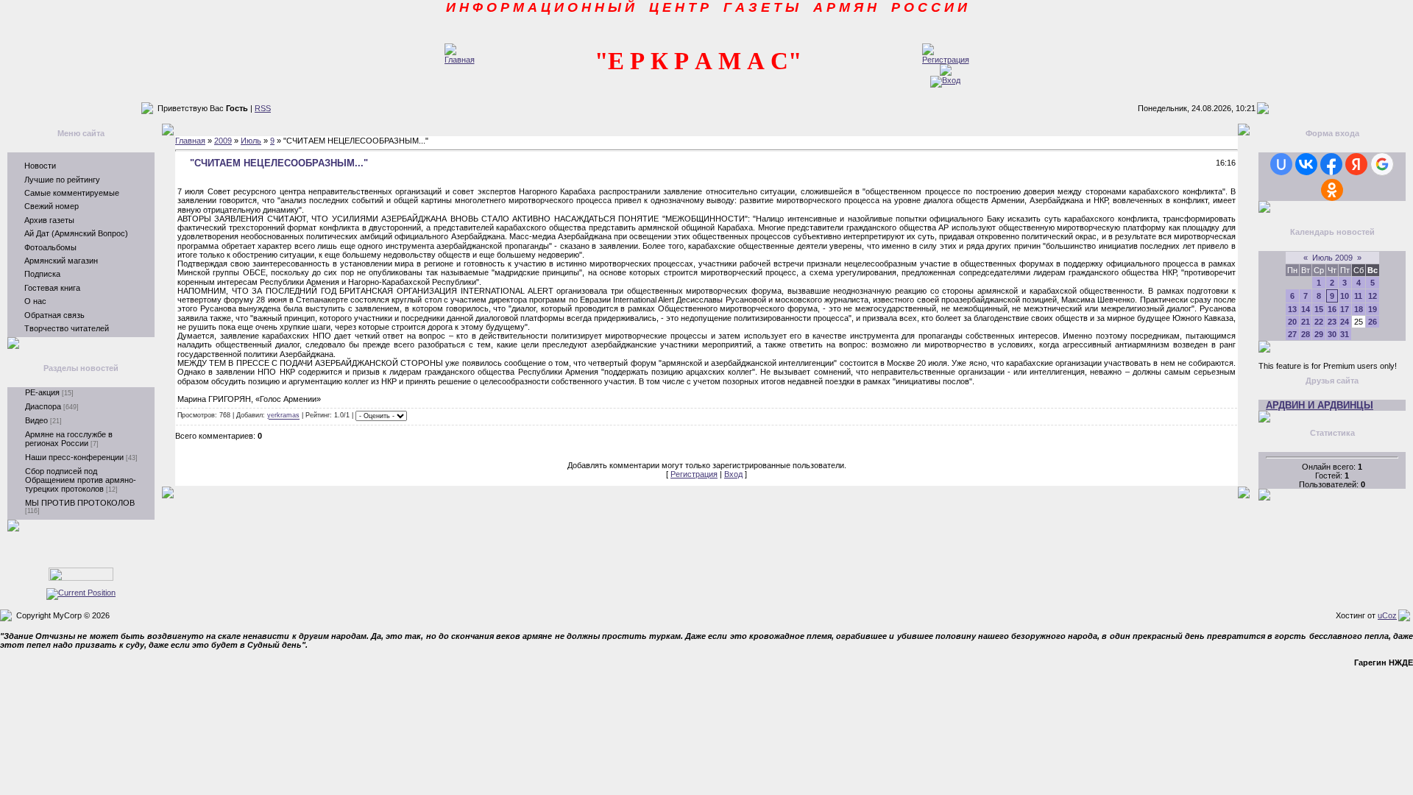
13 (1292, 309)
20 (1292, 321)
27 (1292, 334)
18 (1358, 309)
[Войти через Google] (1382, 164)
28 (1305, 334)
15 (1318, 309)
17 (1344, 309)
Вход (733, 474)
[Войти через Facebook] (1331, 164)
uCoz (1387, 615)
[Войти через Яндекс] (1356, 164)
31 (1344, 334)
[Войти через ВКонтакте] (1306, 164)
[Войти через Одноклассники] (1332, 190)
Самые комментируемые (71, 192)
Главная (190, 140)
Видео (36, 420)
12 (1372, 296)
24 (1344, 321)
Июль (251, 140)
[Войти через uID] (1281, 164)
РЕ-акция (42, 392)
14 (1305, 309)
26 (1372, 321)
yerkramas (283, 416)
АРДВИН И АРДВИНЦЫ (1319, 405)
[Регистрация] (945, 59)
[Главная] (460, 59)
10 (1344, 296)
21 (1305, 321)
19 (1372, 309)
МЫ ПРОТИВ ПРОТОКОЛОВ (80, 502)
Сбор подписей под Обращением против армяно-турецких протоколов (80, 480)
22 (1318, 321)
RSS (263, 108)
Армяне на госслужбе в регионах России (69, 439)
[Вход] (945, 80)
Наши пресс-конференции (74, 457)
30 (1332, 334)
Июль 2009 (1332, 257)
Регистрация (694, 474)
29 (1318, 334)
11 (1358, 296)
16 (1332, 309)
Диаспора (43, 406)
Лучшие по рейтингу (62, 179)
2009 (223, 140)
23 (1332, 321)
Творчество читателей (66, 328)
